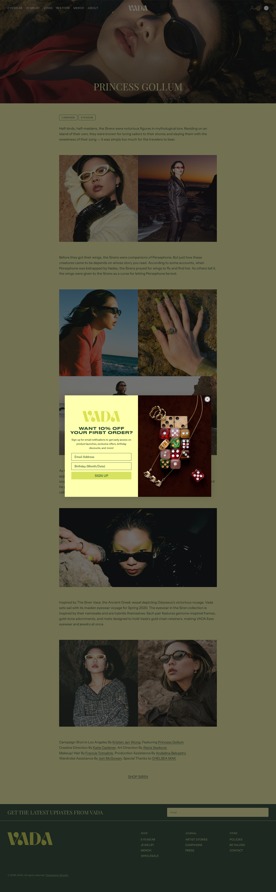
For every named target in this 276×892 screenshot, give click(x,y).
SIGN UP (101, 475)
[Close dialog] (207, 399)
